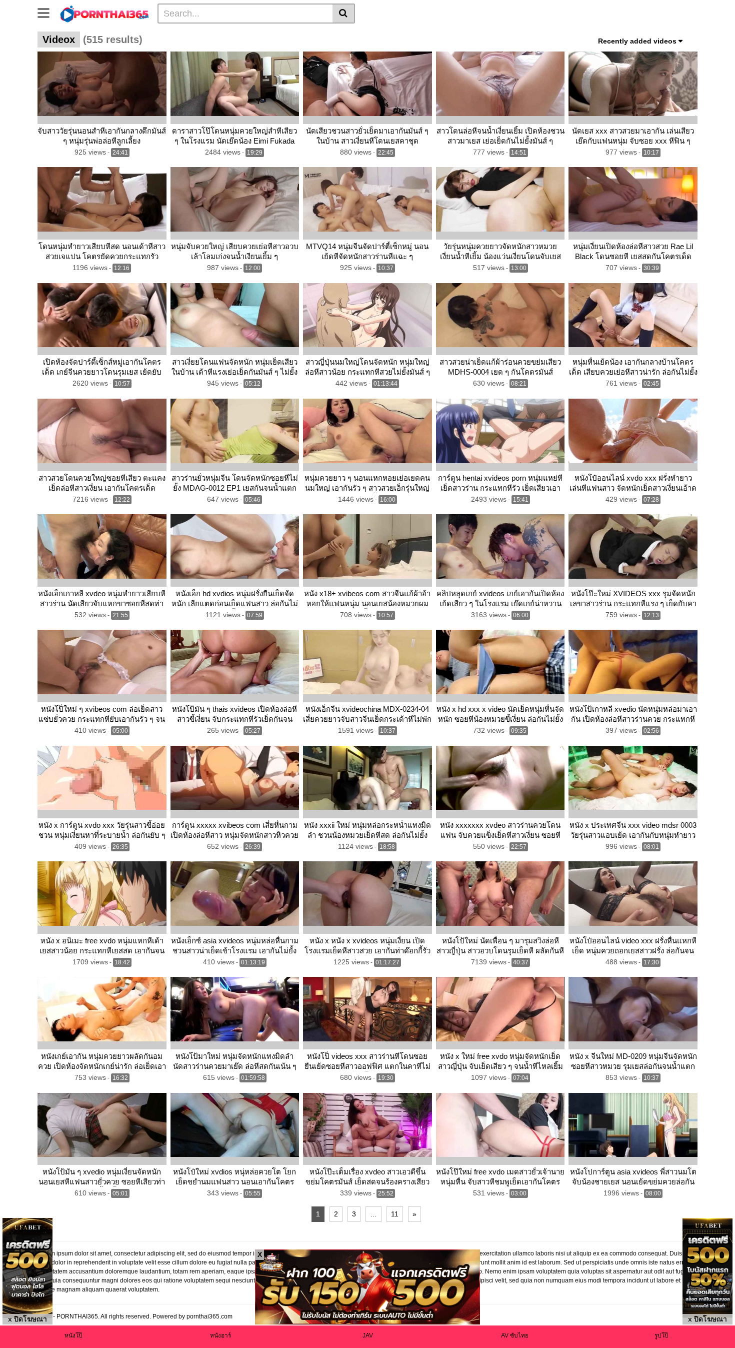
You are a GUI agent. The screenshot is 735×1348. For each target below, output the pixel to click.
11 (394, 1214)
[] (343, 14)
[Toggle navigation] (47, 12)
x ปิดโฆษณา (27, 1319)
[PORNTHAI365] (104, 13)
